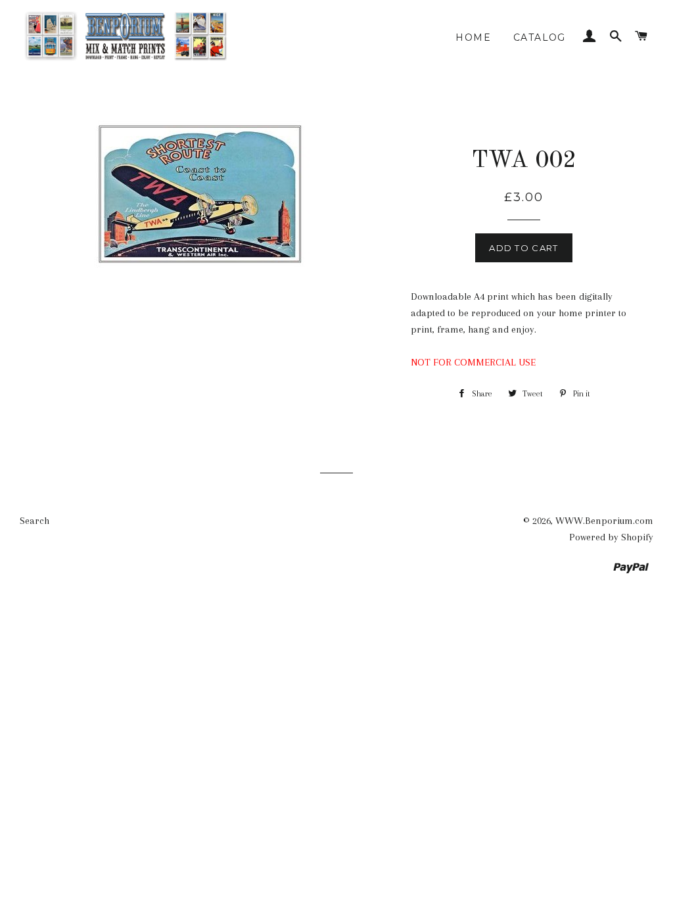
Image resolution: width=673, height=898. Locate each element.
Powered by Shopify (611, 537)
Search (34, 521)
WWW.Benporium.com (604, 521)
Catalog (539, 37)
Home (473, 37)
